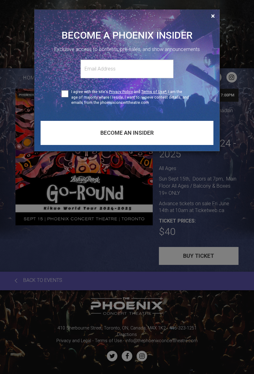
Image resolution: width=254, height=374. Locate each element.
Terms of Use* (153, 91)
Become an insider (127, 133)
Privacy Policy (121, 91)
